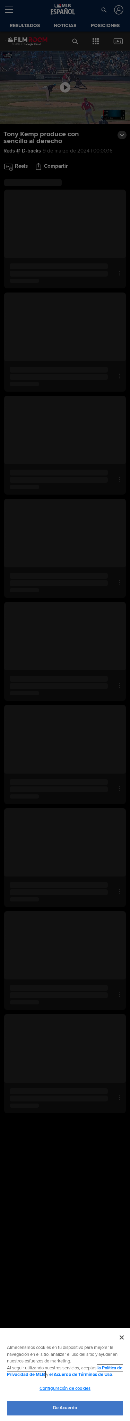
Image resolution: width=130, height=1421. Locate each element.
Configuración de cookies (65, 1388)
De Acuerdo (65, 1408)
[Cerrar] (121, 1337)
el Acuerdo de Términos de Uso (80, 1374)
